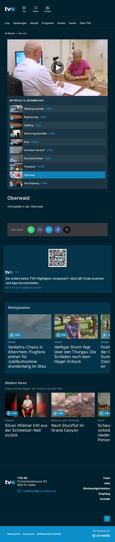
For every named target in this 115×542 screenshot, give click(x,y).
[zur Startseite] (10, 9)
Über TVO (85, 23)
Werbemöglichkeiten (96, 488)
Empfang (104, 493)
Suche (72, 23)
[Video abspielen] (57, 67)
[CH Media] (101, 535)
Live (7, 23)
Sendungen (20, 23)
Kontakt (105, 499)
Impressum (28, 534)
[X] (67, 229)
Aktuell (34, 23)
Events (61, 23)
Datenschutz (13, 534)
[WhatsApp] (31, 229)
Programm (48, 23)
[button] (40, 229)
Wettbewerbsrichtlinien (49, 534)
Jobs (107, 483)
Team (106, 478)
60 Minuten (10, 33)
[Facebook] (58, 229)
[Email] (49, 229)
